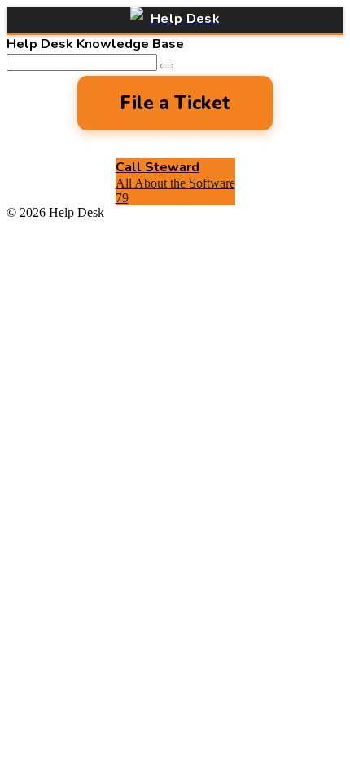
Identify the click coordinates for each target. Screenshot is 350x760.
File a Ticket (175, 103)
